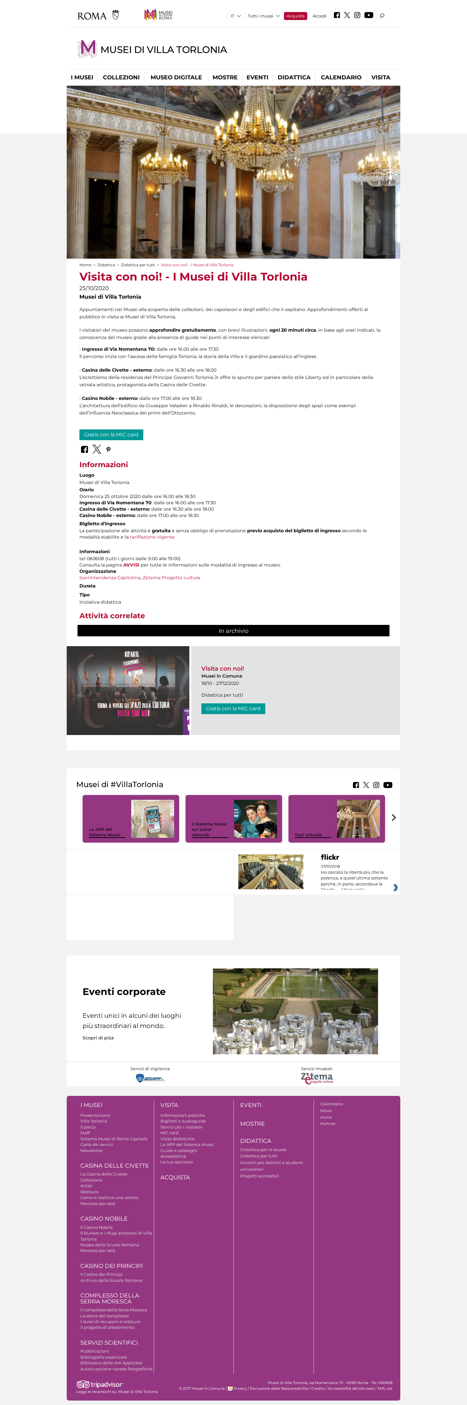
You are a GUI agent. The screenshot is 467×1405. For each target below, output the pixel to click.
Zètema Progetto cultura (171, 577)
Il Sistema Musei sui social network (209, 829)
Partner (328, 1123)
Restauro (89, 1191)
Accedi (320, 15)
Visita (380, 77)
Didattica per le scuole (263, 1149)
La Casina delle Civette (103, 1173)
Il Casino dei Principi (101, 1274)
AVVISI (131, 565)
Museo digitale (176, 77)
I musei (82, 77)
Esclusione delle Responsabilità (279, 1388)
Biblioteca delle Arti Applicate (111, 1362)
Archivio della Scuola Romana (111, 1280)
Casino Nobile (104, 1219)
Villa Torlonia (93, 1120)
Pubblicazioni (94, 1351)
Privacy (240, 1388)
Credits (318, 1388)
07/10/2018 (354, 878)
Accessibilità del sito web (351, 1388)
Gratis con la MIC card (111, 435)
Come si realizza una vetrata (109, 1197)
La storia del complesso (104, 1315)
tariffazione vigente (152, 537)
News (326, 1110)
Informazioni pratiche (182, 1115)
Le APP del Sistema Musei (104, 832)
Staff (85, 1132)
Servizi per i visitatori (181, 1127)
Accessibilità (173, 1156)
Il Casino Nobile (96, 1227)
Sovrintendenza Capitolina (109, 577)
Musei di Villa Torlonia (163, 50)
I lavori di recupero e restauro (110, 1321)
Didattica (294, 77)
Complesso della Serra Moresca (109, 1298)
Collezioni (121, 77)
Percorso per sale (97, 1203)
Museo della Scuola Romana (109, 1244)
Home (85, 264)
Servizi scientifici (109, 1343)
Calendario (341, 77)
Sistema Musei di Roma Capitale (113, 1138)
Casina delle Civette (114, 1166)
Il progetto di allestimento (107, 1327)
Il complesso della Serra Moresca (113, 1309)
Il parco (88, 1127)
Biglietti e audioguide (183, 1120)
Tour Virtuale (308, 834)
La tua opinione (176, 1161)
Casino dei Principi (111, 1266)
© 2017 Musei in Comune (202, 1388)
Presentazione (95, 1115)
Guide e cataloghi (178, 1150)
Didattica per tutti (138, 264)
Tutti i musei (261, 15)
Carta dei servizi (96, 1144)
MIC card (169, 1132)
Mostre (225, 77)
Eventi (257, 77)
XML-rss (384, 1388)
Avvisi (326, 1117)
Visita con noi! (222, 668)
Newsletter (91, 1150)
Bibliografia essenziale (103, 1357)
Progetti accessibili (259, 1175)
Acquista (296, 15)
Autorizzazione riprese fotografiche (116, 1368)
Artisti (86, 1185)
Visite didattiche (177, 1138)
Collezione (91, 1180)
